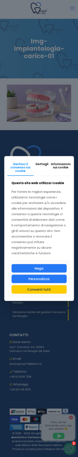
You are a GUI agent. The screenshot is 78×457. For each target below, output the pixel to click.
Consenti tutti (39, 289)
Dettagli (42, 164)
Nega (39, 268)
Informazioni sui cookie (61, 165)
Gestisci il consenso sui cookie (20, 167)
